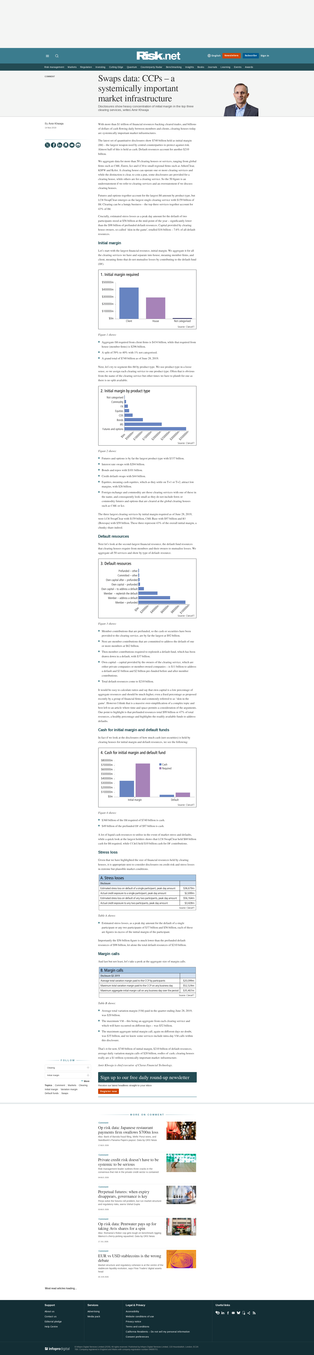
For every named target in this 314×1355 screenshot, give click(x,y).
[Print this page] (78, 145)
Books (200, 67)
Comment (50, 76)
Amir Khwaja (56, 123)
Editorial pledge (53, 1321)
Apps (244, 1313)
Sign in (265, 55)
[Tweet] (47, 145)
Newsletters (232, 55)
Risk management (54, 67)
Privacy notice (133, 1321)
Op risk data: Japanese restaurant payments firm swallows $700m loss (128, 1129)
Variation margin (69, 1089)
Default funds (52, 1093)
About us (49, 1311)
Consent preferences (137, 1336)
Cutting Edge (116, 67)
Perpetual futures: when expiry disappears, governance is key (123, 1193)
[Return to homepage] (159, 59)
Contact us (50, 1316)
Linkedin (223, 1313)
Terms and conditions (137, 1326)
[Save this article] (66, 145)
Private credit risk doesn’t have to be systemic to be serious (128, 1161)
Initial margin (51, 1089)
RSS (254, 1313)
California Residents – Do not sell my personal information (158, 1331)
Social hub (249, 1313)
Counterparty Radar (151, 67)
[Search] (57, 56)
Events (237, 67)
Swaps (64, 1093)
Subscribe (251, 55)
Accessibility (132, 1311)
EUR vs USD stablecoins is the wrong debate (129, 1257)
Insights (189, 67)
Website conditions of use (140, 1316)
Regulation (86, 67)
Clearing (83, 1085)
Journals (212, 67)
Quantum (132, 67)
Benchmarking (174, 67)
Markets (72, 67)
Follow (68, 1060)
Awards (249, 67)
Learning (225, 67)
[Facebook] (53, 145)
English (216, 55)
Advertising (93, 1311)
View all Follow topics (217, 1313)
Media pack (93, 1316)
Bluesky (238, 1313)
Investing (100, 67)
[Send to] (72, 145)
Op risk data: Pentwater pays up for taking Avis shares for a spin (127, 1225)
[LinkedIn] (59, 145)
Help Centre (51, 1326)
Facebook (228, 1313)
